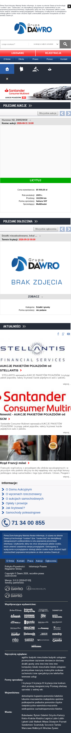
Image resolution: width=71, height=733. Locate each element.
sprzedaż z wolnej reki (32, 689)
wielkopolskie (28, 709)
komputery (27, 667)
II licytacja (36, 683)
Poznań (62, 721)
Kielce (25, 718)
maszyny (39, 670)
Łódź (31, 721)
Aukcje (39, 561)
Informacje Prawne (38, 566)
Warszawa (27, 728)
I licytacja (26, 683)
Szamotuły (39, 725)
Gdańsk (44, 715)
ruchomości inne (29, 673)
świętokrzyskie (29, 705)
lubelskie (58, 696)
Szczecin (49, 725)
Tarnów (57, 725)
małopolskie (49, 699)
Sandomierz (27, 725)
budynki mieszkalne (38, 657)
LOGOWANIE (17, 53)
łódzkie (58, 709)
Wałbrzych (37, 728)
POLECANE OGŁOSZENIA (18, 221)
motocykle (49, 670)
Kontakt (63, 59)
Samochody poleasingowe (23, 512)
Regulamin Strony (13, 569)
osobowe (59, 670)
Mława (45, 721)
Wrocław (47, 728)
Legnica (48, 718)
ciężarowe (39, 660)
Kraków (31, 718)
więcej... (67, 384)
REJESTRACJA (53, 53)
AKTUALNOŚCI (12, 326)
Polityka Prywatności (15, 566)
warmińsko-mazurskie (46, 705)
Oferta (21, 59)
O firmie (7, 59)
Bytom (37, 715)
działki (25, 664)
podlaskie (39, 702)
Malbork (38, 721)
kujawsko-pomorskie (44, 696)
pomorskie (50, 702)
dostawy (60, 660)
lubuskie (26, 699)
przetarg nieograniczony (38, 686)
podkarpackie (28, 702)
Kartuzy (61, 715)
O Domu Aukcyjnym (19, 489)
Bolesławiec (27, 715)
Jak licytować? (15, 508)
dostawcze (50, 660)
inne (42, 664)
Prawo (35, 59)
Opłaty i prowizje (17, 503)
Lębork (25, 721)
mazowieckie (36, 699)
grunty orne (33, 664)
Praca (30, 561)
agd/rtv (25, 657)
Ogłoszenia (51, 561)
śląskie (58, 702)
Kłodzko (40, 718)
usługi (33, 676)
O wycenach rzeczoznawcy (24, 494)
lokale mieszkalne (41, 667)
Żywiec (55, 728)
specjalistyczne (45, 673)
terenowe (26, 676)
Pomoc (50, 59)
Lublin (61, 718)
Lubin (55, 718)
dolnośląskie (28, 696)
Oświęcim (53, 721)
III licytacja (47, 683)
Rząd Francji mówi (13, 463)
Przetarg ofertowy (58, 686)
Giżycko (53, 715)
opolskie (59, 699)
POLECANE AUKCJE (16, 105)
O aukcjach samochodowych (25, 498)
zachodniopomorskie (45, 709)
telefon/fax (58, 673)
